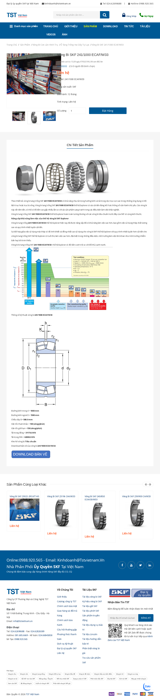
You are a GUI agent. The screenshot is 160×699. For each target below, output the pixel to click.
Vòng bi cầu (12, 674)
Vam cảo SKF (12, 683)
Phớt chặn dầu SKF (96, 679)
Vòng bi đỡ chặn (84, 674)
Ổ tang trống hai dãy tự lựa (74, 44)
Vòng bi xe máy (133, 674)
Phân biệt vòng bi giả (91, 651)
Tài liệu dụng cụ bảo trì (92, 627)
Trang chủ (12, 44)
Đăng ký (146, 617)
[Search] (104, 14)
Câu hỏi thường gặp (67, 629)
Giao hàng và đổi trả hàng (67, 613)
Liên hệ (60, 653)
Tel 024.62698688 (111, 3)
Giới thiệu (62, 596)
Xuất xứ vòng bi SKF (42, 683)
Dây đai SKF (111, 679)
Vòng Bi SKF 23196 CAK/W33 (61, 496)
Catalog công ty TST (66, 601)
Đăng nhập (131, 16)
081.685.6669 (21, 635)
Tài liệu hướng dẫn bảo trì (91, 641)
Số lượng (61, 110)
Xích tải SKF (123, 679)
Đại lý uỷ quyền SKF (66, 648)
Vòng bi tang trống (38, 674)
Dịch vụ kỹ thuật (65, 643)
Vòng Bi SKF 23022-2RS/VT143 (24, 496)
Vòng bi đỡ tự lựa (55, 674)
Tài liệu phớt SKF (90, 610)
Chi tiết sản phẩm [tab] (80, 145)
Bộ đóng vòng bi (26, 683)
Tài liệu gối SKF (89, 606)
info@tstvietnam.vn (23, 621)
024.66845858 (45, 635)
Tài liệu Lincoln (89, 634)
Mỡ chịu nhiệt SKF (63, 679)
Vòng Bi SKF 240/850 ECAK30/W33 (95, 498)
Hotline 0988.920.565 (141, 3)
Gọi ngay (148, 16)
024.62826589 (37, 631)
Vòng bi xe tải (12, 679)
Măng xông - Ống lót (46, 679)
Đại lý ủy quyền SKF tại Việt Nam (23, 3)
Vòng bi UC (120, 674)
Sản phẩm (25, 44)
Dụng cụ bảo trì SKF (79, 679)
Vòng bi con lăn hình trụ (45, 44)
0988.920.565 (21, 639)
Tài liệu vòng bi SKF (92, 596)
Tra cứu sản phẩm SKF (91, 660)
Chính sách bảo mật (67, 606)
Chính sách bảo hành (64, 622)
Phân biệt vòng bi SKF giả (61, 683)
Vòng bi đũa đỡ (70, 674)
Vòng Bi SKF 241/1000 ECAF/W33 (108, 44)
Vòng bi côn (24, 674)
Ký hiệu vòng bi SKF (92, 601)
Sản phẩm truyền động (91, 618)
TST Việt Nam (32, 694)
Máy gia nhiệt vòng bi (138, 679)
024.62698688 (17, 631)
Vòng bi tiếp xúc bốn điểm (103, 674)
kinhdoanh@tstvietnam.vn (58, 3)
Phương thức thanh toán (66, 636)
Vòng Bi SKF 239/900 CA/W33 (136, 496)
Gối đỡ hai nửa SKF (28, 679)
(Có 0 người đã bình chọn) (82, 66)
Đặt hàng (107, 110)
